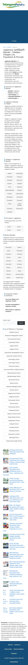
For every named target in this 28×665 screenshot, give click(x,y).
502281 (9, 226)
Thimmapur (9, 208)
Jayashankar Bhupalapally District (14, 352)
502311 (19, 230)
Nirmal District (14, 403)
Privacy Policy (8, 649)
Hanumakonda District (14, 339)
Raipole (8, 277)
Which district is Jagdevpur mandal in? (12, 310)
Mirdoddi (8, 270)
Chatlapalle (9, 180)
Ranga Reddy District (14, 417)
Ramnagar (19, 200)
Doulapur (9, 183)
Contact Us (17, 644)
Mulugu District (14, 390)
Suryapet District (14, 427)
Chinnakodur (20, 250)
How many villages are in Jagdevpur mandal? (12, 300)
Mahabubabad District (14, 373)
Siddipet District (14, 424)
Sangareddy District (14, 420)
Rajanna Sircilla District (14, 413)
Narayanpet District (14, 400)
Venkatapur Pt (19, 208)
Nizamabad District (14, 407)
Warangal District (14, 437)
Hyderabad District (14, 342)
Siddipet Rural (19, 277)
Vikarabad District (14, 430)
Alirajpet (9, 173)
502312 (19, 226)
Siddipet (9, 47)
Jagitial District (14, 346)
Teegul (9, 203)
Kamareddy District (14, 359)
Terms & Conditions (18, 649)
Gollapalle (19, 183)
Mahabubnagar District (14, 376)
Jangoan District (14, 349)
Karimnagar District (14, 362)
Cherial (8, 250)
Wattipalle (9, 212)
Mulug (19, 270)
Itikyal (9, 186)
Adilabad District (14, 332)
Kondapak (19, 264)
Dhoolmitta (8, 254)
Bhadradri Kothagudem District (14, 335)
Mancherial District (14, 380)
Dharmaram (19, 180)
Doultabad (19, 254)
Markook (20, 267)
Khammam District (14, 366)
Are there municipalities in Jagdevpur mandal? (12, 305)
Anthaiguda (9, 176)
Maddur (8, 267)
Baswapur (19, 176)
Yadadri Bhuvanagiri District (14, 441)
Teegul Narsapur (19, 204)
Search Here (6, 320)
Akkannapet (8, 247)
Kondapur (19, 190)
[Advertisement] (14, 24)
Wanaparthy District (14, 434)
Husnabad (8, 260)
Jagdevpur (19, 186)
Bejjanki (19, 247)
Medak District (14, 383)
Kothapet (9, 193)
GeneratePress (14, 661)
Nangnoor (8, 274)
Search (21, 323)
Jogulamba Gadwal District (14, 356)
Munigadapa (10, 197)
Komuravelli (8, 264)
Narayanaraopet (19, 274)
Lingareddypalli (19, 193)
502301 (9, 230)
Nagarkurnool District (14, 393)
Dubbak (8, 257)
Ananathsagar (19, 173)
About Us (10, 644)
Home (4, 47)
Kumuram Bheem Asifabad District (14, 369)
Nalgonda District (14, 396)
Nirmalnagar (19, 197)
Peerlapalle (9, 200)
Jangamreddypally (9, 190)
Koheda (19, 260)
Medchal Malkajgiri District (14, 386)
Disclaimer (14, 653)
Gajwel (19, 257)
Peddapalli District (14, 410)
